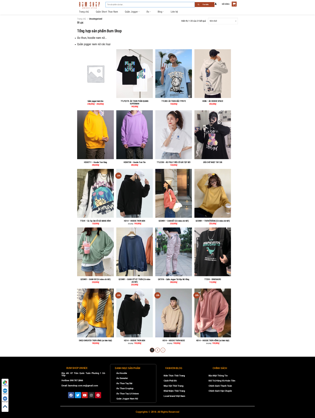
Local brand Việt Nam (174, 396)
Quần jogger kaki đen (95, 101)
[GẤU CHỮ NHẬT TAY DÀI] (212, 134)
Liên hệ (174, 11)
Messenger (5, 401)
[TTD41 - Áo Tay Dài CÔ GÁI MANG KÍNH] (95, 193)
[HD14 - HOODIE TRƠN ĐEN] (134, 193)
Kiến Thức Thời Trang (174, 375)
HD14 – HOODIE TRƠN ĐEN (134, 221)
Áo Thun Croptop (124, 388)
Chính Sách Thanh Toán (220, 386)
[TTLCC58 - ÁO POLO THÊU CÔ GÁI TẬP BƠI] (173, 134)
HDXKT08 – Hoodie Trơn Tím (135, 162)
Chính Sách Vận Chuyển (220, 391)
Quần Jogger (131, 11)
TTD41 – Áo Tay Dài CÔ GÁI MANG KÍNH (95, 221)
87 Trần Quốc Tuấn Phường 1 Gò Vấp (83, 374)
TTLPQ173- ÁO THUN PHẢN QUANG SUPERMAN (134, 102)
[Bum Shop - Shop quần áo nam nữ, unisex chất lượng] (89, 5)
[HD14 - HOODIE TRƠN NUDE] (173, 313)
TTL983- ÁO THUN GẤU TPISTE (173, 101)
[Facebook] (71, 395)
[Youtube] (85, 395)
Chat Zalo (5, 393)
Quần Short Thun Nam (107, 11)
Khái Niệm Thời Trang (174, 391)
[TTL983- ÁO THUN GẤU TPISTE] (173, 73)
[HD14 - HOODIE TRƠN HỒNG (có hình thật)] (212, 313)
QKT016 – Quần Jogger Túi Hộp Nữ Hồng (173, 279)
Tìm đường (5, 385)
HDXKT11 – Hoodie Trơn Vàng (95, 162)
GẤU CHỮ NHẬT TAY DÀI (212, 162)
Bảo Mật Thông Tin (218, 375)
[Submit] (204, 4)
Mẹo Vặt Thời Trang (173, 386)
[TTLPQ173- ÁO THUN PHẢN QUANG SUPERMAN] (134, 73)
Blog (160, 11)
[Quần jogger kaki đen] (95, 73)
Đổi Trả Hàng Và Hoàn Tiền (222, 380)
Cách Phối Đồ (170, 380)
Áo (147, 11)
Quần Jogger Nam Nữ (127, 398)
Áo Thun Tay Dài (124, 383)
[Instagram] (91, 395)
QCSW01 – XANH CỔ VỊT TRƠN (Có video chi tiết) (134, 280)
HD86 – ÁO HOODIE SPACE (212, 101)
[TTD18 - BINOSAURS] (212, 251)
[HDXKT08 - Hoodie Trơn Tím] (134, 134)
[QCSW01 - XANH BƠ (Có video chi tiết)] (95, 251)
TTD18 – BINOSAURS (212, 279)
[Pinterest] (98, 395)
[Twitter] (78, 395)
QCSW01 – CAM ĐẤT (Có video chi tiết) (174, 221)
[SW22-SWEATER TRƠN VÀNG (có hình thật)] (95, 313)
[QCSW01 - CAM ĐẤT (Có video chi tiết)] (173, 193)
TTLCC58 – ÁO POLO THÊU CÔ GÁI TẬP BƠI (173, 162)
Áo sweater (122, 378)
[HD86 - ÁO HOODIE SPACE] (212, 73)
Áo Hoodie (121, 373)
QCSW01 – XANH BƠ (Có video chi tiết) (95, 279)
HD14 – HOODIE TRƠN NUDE (173, 340)
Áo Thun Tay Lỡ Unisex (127, 393)
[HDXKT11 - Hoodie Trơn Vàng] (95, 134)
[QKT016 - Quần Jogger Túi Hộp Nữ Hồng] (173, 251)
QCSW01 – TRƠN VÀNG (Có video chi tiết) (213, 221)
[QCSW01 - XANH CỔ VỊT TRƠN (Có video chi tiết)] (134, 251)
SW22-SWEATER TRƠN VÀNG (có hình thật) (95, 340)
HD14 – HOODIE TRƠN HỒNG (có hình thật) (212, 340)
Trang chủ (84, 11)
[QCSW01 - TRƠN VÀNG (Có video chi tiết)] (212, 193)
